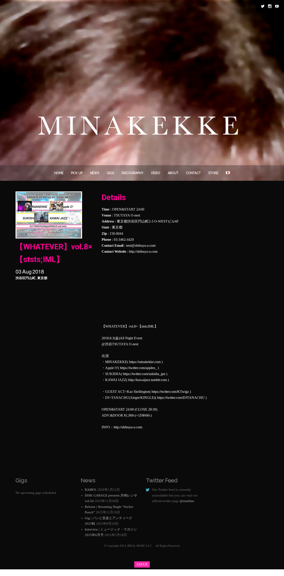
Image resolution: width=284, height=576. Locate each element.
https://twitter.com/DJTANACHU (181, 397)
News (94, 173)
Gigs (110, 173)
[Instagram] (270, 6)
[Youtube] (277, 6)
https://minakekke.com (145, 362)
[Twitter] (262, 6)
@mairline (187, 501)
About (173, 173)
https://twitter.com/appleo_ (138, 368)
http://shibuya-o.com (143, 251)
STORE (213, 173)
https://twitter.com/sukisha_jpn (144, 374)
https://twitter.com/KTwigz (170, 391)
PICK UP (77, 173)
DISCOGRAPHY (132, 173)
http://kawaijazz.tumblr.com (147, 380)
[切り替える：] (228, 173)
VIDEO (155, 173)
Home (58, 173)
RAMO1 (91, 489)
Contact (193, 173)
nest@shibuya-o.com (141, 245)
